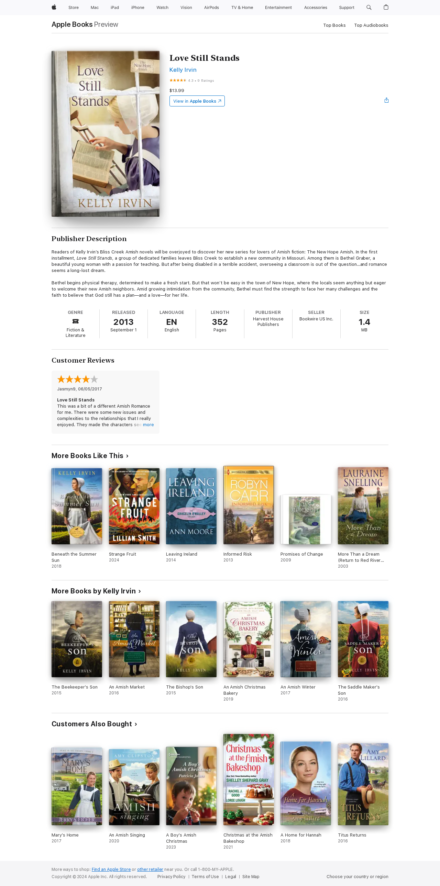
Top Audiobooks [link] (371, 25)
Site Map (251, 876)
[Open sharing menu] (386, 101)
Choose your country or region (357, 876)
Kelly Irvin (183, 69)
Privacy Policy (171, 876)
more (148, 424)
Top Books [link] (334, 25)
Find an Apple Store (111, 869)
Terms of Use (205, 876)
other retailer (150, 869)
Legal (230, 876)
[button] (369, 7)
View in (194, 101)
